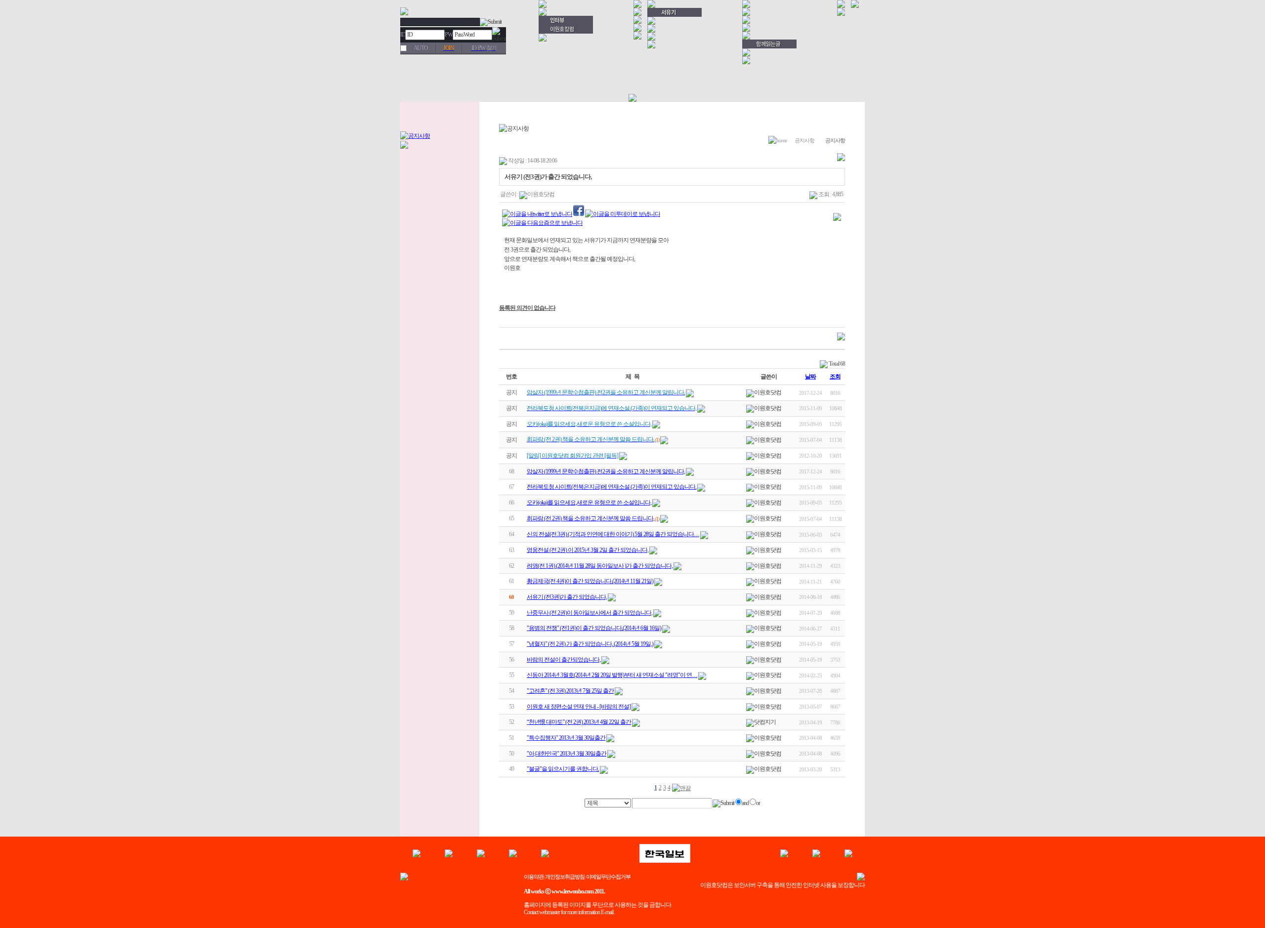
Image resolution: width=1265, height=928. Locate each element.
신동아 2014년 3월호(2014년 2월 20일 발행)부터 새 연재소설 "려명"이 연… (612, 675)
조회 (835, 376)
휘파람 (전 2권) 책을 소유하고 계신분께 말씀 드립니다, (590, 518)
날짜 (810, 376)
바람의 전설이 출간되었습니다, (563, 659)
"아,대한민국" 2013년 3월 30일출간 (566, 753)
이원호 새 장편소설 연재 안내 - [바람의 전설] (579, 706)
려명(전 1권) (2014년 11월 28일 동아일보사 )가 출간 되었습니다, (600, 565)
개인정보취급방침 (565, 877)
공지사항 (804, 140)
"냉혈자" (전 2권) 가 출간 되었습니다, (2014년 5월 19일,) (590, 643)
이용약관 (534, 877)
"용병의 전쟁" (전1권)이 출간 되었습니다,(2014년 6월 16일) (594, 628)
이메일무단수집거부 (608, 877)
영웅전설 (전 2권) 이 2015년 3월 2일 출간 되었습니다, (587, 550)
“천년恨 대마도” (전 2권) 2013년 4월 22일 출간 (579, 721)
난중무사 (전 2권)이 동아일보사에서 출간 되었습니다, (589, 612)
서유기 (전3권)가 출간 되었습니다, (567, 596)
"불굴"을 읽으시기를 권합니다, (563, 768)
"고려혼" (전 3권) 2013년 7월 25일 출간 (570, 690)
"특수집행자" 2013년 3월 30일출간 (566, 737)
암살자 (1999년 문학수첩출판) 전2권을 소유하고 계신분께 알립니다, (606, 471)
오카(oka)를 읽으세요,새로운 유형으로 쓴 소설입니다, (589, 502)
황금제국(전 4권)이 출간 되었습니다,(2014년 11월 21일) (590, 581)
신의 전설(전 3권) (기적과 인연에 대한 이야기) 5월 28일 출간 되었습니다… (613, 534)
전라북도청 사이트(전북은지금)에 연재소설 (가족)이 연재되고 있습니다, (611, 486)
